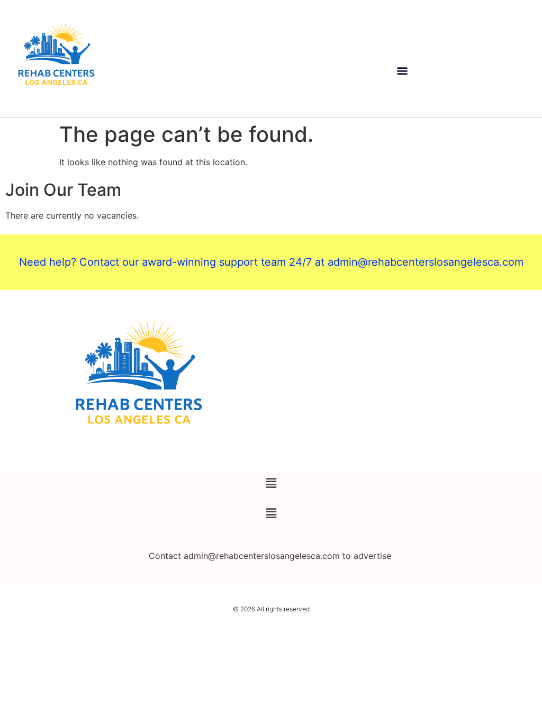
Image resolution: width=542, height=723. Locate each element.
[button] (402, 70)
